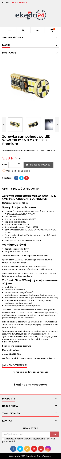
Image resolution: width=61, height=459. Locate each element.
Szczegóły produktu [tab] (25, 188)
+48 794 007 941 (20, 2)
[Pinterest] (26, 178)
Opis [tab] (5, 188)
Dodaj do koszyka (38, 164)
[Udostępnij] (16, 178)
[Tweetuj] (21, 178)
